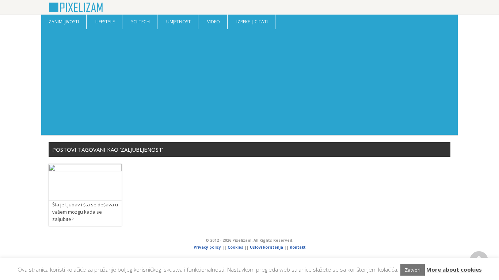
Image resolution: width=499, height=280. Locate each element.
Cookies (236, 247)
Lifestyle (105, 22)
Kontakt (298, 247)
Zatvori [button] (412, 270)
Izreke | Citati (252, 22)
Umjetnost (178, 22)
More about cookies (454, 269)
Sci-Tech (140, 22)
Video (213, 22)
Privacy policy (207, 247)
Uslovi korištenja (266, 247)
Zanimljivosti (64, 22)
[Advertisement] (249, 84)
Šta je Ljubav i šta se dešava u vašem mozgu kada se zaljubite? (85, 211)
